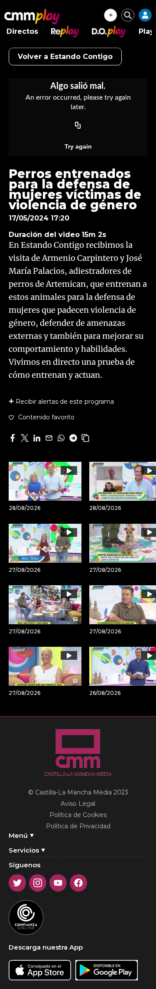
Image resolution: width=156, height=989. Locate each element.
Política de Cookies (78, 815)
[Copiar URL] (78, 126)
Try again (78, 146)
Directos (22, 31)
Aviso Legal (78, 803)
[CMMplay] (32, 16)
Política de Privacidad (78, 826)
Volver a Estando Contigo (65, 56)
